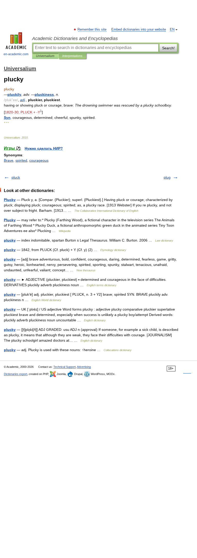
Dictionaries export (15, 374)
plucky (10, 240)
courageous (38, 160)
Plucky (10, 200)
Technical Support (64, 366)
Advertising (84, 366)
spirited (21, 160)
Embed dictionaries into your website (138, 29)
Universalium (45, 56)
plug (167, 177)
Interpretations (72, 56)
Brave (8, 160)
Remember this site (92, 29)
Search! (168, 48)
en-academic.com (16, 54)
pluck (16, 177)
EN (172, 29)
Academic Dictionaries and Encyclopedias (75, 38)
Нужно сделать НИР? (44, 148)
